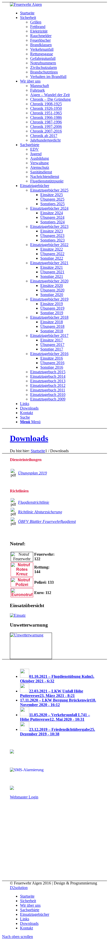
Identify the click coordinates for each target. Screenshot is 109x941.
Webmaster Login (24, 797)
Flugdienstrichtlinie (33, 502)
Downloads (29, 438)
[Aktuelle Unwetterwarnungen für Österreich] (26, 635)
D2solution (19, 887)
